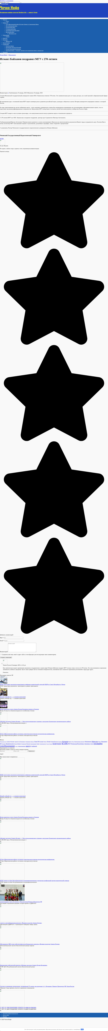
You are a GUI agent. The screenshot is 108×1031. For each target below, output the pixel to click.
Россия (28, 743)
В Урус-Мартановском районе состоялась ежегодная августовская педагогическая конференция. (27, 734)
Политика (5, 39)
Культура (5, 38)
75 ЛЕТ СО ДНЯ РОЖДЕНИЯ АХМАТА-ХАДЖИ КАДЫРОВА (18, 1007)
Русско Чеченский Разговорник (13, 49)
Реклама (5, 1016)
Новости (5, 19)
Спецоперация (33, 743)
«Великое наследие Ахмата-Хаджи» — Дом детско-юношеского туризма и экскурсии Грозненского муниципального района (35, 721)
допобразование (7, 746)
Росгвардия (23, 743)
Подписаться (31, 751)
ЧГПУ (59, 744)
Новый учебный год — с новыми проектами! (13, 697)
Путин (15, 743)
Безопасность (28, 741)
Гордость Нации (10, 46)
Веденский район (10, 32)
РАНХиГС (19, 743)
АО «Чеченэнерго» (21, 741)
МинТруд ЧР (9, 41)
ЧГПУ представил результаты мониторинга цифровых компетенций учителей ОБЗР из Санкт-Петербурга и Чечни (32, 684)
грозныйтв (98, 743)
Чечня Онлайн (6, 42)
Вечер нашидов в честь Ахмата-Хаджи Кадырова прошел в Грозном (19, 709)
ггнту (91, 744)
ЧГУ (69, 744)
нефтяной (34, 746)
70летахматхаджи (3, 741)
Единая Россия (54, 741)
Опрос (99, 741)
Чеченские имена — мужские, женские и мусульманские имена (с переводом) (24, 50)
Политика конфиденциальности (10, 1013)
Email (2, 640)
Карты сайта (6, 1015)
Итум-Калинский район (11, 26)
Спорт (7, 21)
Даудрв (48, 741)
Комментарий (4, 651)
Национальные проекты (79, 741)
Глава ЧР (36, 741)
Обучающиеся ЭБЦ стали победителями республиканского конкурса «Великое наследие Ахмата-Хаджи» (30, 944)
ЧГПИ (2, 138)
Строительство (43, 743)
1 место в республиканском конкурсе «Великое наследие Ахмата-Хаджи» (21, 923)
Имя (1, 637)
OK (82, 1029)
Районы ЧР (5, 22)
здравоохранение (21, 746)
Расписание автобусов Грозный (13, 47)
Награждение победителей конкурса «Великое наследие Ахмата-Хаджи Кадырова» (23, 965)
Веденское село (12, 33)
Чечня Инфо (9, 7)
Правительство (10, 744)
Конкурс (70, 741)
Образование (6, 35)
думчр (16, 746)
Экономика (87, 743)
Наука (73, 741)
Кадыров (65, 741)
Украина (50, 743)
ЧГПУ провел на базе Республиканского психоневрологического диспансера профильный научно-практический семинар (34, 880)
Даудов (45, 741)
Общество (95, 741)
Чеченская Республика (77, 744)
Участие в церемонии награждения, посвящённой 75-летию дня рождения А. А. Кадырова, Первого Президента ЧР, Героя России (37, 986)
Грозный (41, 741)
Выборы (32, 741)
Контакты (5, 52)
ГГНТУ (7, 36)
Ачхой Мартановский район (12, 30)
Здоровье (60, 741)
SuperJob (16, 741)
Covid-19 (9, 741)
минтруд (28, 746)
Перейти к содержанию (6, 0)
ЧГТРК (64, 743)
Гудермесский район (11, 29)
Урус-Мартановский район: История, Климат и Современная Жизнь (22, 24)
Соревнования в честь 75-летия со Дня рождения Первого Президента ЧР (21, 902)
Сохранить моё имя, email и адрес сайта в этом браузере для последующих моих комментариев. (29, 654)
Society (12, 741)
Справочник (6, 44)
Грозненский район (10, 27)
